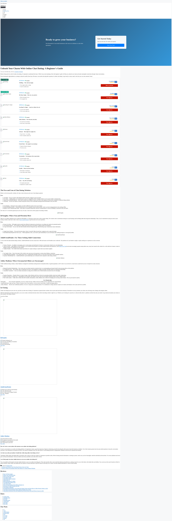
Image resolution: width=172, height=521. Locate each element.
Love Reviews (4, 3)
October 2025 (6, 496)
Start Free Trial (111, 45)
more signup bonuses (24, 219)
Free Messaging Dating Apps (9, 482)
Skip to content (4, 1)
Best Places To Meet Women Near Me (11, 486)
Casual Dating (6, 512)
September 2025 (6, 497)
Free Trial (3, 345)
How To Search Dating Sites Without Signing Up (13, 484)
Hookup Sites (6, 11)
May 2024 (5, 503)
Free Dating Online (7, 477)
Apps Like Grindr (7, 483)
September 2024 (6, 500)
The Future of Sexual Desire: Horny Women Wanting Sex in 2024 (17, 489)
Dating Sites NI (6, 480)
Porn (4, 17)
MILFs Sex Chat (62, 246)
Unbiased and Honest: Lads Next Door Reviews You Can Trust (15, 467)
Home (4, 9)
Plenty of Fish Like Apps (8, 476)
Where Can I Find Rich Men (9, 475)
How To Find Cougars (8, 474)
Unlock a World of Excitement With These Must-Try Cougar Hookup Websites (18, 468)
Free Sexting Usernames (8, 487)
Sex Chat (5, 516)
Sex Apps (5, 515)
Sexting (4, 14)
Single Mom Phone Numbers (9, 478)
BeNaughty (4, 337)
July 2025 (5, 499)
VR (4, 12)
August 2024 (6, 501)
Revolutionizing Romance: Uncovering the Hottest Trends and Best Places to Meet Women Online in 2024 (25, 488)
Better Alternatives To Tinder (9, 481)
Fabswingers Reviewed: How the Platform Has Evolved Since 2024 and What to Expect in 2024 (23, 490)
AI (3, 13)
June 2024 (5, 502)
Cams (4, 15)
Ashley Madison (5, 436)
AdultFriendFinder (6, 387)
